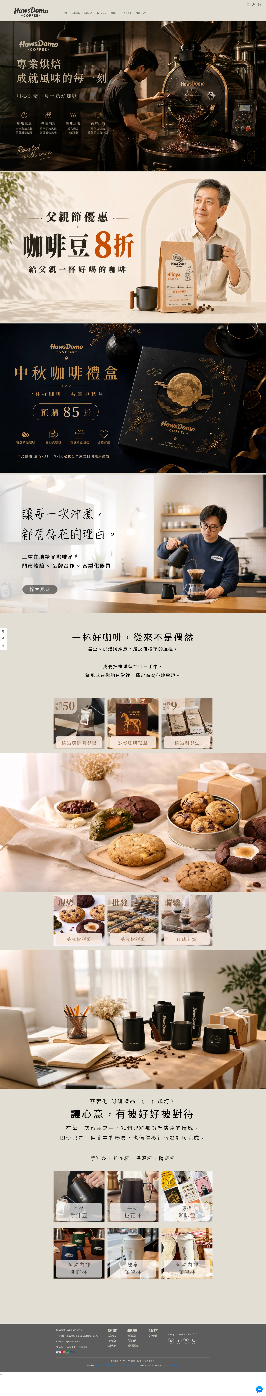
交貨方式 (131, 1340)
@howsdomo (73, 1341)
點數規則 (112, 1345)
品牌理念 (112, 1335)
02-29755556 (74, 1330)
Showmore (173, 1365)
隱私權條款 (133, 1345)
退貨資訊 (131, 1335)
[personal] (253, 4)
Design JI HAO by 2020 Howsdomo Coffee (117, 1365)
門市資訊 (112, 1340)
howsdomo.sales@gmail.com (82, 1335)
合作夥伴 (152, 1335)
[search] (248, 4)
